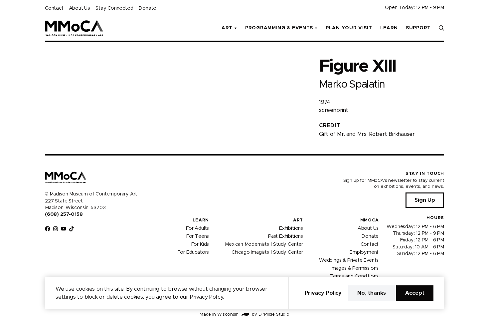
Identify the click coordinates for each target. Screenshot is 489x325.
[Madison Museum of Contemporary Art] (74, 28)
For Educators (193, 252)
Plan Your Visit (349, 28)
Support (418, 28)
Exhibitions (291, 228)
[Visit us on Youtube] (63, 228)
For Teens (197, 236)
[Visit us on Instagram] (55, 228)
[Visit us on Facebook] (47, 228)
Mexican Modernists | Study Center (264, 244)
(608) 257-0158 (63, 214)
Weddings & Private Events (349, 260)
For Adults (197, 228)
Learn (389, 28)
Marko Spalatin (352, 84)
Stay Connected (114, 8)
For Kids (200, 244)
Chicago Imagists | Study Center (267, 252)
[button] (441, 28)
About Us (79, 8)
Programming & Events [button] (279, 28)
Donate (147, 8)
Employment (364, 252)
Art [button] (227, 28)
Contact (54, 8)
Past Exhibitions (285, 236)
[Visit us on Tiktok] (71, 228)
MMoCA (369, 220)
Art (298, 220)
